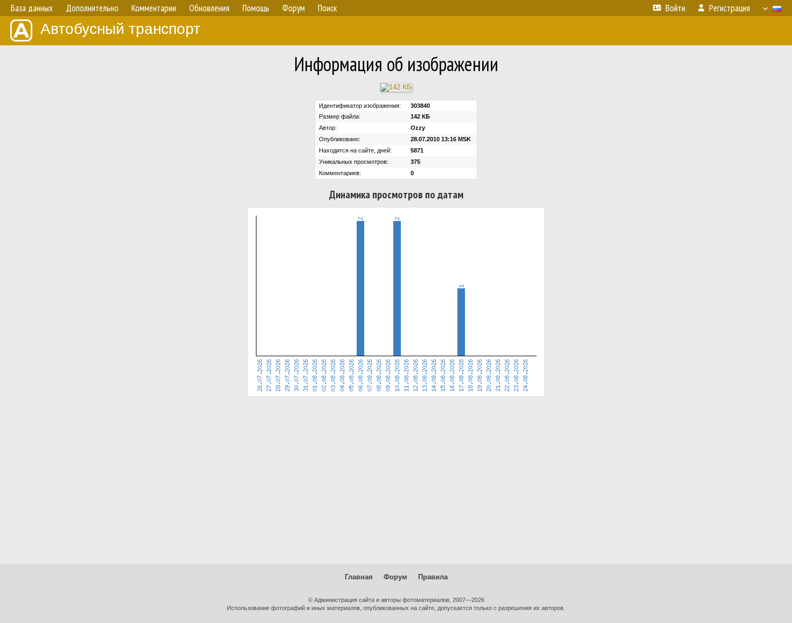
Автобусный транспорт (120, 28)
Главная (359, 577)
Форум (395, 577)
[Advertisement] (396, 480)
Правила (433, 577)
